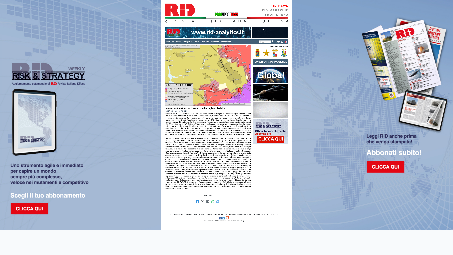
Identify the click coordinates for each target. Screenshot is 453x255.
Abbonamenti (226, 42)
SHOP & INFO (276, 14)
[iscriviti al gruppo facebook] (220, 218)
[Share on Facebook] (197, 202)
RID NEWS (279, 5)
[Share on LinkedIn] (207, 202)
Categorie (187, 42)
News (168, 42)
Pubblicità (215, 42)
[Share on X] (203, 202)
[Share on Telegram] (217, 202)
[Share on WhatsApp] (212, 202)
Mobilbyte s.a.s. (222, 221)
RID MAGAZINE (275, 10)
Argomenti (176, 42)
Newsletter (205, 42)
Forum (196, 42)
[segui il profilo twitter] (223, 218)
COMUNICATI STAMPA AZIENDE (271, 62)
